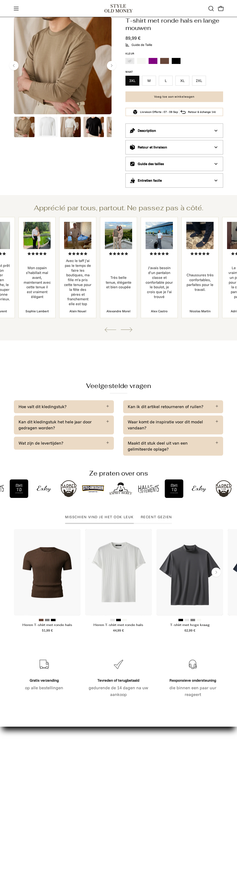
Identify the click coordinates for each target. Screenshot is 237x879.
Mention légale (72, 776)
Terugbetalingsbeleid (78, 794)
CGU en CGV (70, 818)
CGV (62, 826)
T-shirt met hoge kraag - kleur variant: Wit (198, 620)
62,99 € (189, 630)
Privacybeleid (71, 785)
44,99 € (118, 630)
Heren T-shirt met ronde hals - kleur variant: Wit (124, 620)
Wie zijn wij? (25, 816)
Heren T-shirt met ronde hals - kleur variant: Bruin (41, 620)
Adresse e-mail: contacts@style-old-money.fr (182, 774)
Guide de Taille (141, 45)
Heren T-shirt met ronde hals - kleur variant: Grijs (47, 620)
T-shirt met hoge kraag (190, 624)
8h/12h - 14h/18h (183, 789)
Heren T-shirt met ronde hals (47, 624)
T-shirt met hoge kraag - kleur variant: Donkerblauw (186, 620)
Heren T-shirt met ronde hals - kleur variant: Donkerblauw (112, 620)
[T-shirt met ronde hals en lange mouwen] (24, 127)
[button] (210, 8)
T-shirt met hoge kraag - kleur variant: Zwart (180, 620)
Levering (22, 767)
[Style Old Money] (118, 8)
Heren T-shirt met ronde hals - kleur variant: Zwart (53, 620)
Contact (65, 767)
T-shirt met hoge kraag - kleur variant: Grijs (192, 620)
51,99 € (47, 630)
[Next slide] (126, 329)
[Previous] (14, 65)
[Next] (111, 65)
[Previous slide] (110, 329)
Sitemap (22, 776)
